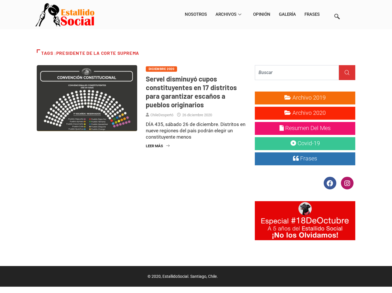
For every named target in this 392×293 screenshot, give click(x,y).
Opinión (261, 14)
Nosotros (196, 14)
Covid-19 (308, 143)
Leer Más (154, 146)
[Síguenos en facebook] (330, 183)
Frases (312, 14)
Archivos (226, 14)
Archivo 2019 (308, 97)
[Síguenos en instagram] (347, 183)
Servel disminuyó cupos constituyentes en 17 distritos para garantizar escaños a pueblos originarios (191, 92)
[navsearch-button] (337, 8)
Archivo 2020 (308, 112)
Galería (287, 14)
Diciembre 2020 (161, 69)
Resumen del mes (307, 128)
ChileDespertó (161, 115)
